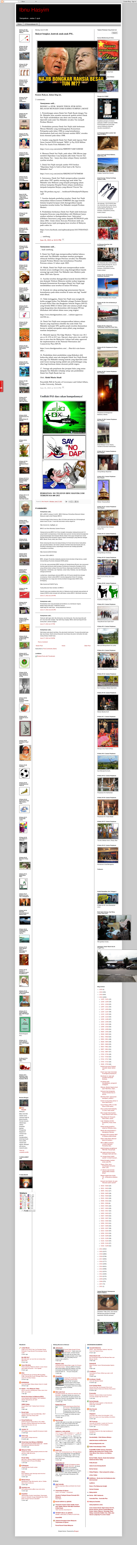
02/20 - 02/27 (105, 1228)
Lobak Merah (25, 1348)
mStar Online (93, 1475)
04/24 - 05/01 (105, 1206)
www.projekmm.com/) (96, 1504)
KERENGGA (25, 1382)
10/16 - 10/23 (105, 1024)
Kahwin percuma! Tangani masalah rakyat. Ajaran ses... (108, 1068)
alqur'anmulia (59, 1484)
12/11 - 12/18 (105, 1004)
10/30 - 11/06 (105, 1019)
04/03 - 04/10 (105, 1213)
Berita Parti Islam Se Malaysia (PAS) (33, 1396)
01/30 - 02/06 (105, 1236)
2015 (101, 1264)
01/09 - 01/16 (105, 1243)
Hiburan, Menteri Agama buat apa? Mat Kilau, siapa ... (109, 1087)
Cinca (23, 1472)
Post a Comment (43, 642)
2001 (101, 1286)
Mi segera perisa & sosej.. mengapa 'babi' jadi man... (109, 1153)
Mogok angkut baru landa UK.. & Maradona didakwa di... (109, 1177)
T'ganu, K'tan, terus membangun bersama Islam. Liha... (108, 1166)
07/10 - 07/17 (105, 1059)
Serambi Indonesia (95, 1348)
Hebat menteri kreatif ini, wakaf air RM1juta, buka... (109, 1127)
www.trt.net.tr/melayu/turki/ (97, 1466)
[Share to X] (74, 502)
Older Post (87, 645)
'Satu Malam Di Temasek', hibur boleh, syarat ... (108, 1117)
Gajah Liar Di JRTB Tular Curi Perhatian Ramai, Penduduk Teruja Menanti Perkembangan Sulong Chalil (34, 1351)
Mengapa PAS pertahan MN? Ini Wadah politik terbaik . (109, 1135)
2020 (101, 1251)
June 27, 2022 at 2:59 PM (47, 638)
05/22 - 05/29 (105, 1196)
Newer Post (39, 645)
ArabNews (92, 1371)
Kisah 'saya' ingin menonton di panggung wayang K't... (109, 1072)
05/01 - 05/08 (105, 1203)
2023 (101, 994)
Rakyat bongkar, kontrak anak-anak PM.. (108, 1161)
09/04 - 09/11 (105, 1039)
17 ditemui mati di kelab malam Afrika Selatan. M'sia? (108, 1171)
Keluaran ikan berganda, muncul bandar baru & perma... (108, 1093)
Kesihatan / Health (95, 1379)
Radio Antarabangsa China (97, 1446)
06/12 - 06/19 (105, 1188)
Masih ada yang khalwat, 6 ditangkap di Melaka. (108, 1131)
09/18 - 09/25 (105, 1034)
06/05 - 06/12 (105, 1191)
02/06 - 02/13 (105, 1233)
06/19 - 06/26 (105, 1186)
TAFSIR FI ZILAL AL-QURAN (63, 1513)
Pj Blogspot (25, 1465)
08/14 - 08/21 (105, 1046)
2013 (101, 1269)
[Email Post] (66, 501)
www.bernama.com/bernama (98, 1440)
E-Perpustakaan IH (31, 24)
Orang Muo (58, 1376)
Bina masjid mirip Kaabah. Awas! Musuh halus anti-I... (109, 1113)
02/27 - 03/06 (105, 1226)
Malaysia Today (26, 1450)
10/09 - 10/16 (105, 1026)
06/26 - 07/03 (105, 1064)
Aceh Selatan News (95, 1385)
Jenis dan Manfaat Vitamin (96, 1381)
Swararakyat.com (94, 1356)
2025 (101, 989)
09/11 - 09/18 (105, 1037)
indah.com (58, 1450)
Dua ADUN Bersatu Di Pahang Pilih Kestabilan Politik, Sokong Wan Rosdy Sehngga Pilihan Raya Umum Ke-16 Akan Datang (34, 1376)
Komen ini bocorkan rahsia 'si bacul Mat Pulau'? (109, 1101)
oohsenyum (59, 1348)
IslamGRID (58, 1517)
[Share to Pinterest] (78, 502)
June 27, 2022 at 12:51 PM (48, 610)
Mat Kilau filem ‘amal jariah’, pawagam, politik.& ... (109, 1097)
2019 (101, 1254)
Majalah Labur (59, 1363)
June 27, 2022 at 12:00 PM (48, 595)
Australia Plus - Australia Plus (98, 1498)
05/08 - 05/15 (105, 1201)
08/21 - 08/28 (105, 1044)
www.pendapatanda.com (96, 1443)
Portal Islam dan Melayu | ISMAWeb (32, 1442)
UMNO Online (26, 1404)
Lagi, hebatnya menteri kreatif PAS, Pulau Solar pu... (108, 1122)
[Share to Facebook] (76, 502)
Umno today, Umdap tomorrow (29, 1437)
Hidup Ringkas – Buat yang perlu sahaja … (102, 1472)
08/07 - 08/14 (105, 1049)
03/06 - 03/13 (105, 1223)
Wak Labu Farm (60, 1392)
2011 (101, 1274)
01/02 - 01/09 (105, 1246)
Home (20, 24)
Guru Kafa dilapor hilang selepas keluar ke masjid (34, 1384)
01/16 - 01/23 (105, 1241)
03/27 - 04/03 (105, 1216)
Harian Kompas (94, 1489)
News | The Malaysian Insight (98, 1486)
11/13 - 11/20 (105, 1014)
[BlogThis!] (72, 502)
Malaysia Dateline (94, 1501)
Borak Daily (25, 1412)
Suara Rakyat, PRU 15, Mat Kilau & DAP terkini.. (109, 1105)
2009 (101, 1279)
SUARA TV (25, 1429)
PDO (23, 1373)
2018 (101, 1256)
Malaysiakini (93, 1492)
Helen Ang (25, 1436)
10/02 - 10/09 (105, 1029)
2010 (101, 1276)
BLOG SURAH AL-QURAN (63, 1501)
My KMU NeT (25, 1357)
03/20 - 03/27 (105, 1218)
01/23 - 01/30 (105, 1238)
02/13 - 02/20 (105, 1231)
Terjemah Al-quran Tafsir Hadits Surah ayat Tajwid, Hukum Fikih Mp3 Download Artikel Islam (67, 1506)
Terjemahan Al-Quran (61, 1490)
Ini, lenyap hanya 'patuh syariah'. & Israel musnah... (109, 1157)
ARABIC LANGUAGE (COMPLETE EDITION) (67, 1514)
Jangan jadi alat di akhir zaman (29, 1467)
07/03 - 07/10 (105, 1062)
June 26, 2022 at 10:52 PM (51, 240)
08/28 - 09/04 (105, 1042)
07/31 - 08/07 (105, 1051)
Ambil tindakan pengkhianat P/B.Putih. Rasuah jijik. (109, 1149)
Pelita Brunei (93, 1462)
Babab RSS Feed (60, 1404)
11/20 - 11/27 (105, 1012)
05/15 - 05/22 (105, 1198)
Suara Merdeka (26, 1365)
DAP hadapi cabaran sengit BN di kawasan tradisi (34, 1431)
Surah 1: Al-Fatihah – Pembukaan (64, 1492)
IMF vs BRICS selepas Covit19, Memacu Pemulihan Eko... (107, 1144)
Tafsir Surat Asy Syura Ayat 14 (63, 1509)
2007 (101, 1284)
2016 (101, 1261)
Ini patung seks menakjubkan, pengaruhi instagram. (109, 1083)
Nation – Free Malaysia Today (30, 1388)
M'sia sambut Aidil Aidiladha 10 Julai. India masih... (109, 1109)
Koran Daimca (93, 1429)
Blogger (76, 1531)
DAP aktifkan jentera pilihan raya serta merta (33, 1489)
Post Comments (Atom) (50, 648)
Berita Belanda (93, 1401)
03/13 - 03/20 (105, 1221)
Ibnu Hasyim (34, 10)
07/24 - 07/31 (105, 1054)
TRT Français (93, 1421)
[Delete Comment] (63, 240)
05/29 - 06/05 (105, 1193)
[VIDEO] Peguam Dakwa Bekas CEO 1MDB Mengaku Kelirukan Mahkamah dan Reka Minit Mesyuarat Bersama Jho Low (34, 1423)
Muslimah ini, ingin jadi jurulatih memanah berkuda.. (107, 1077)
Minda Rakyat (26, 1479)
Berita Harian (93, 1469)
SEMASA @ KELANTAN (62, 1431)
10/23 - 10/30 (105, 1022)
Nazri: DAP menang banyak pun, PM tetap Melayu (68, 1452)
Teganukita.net (59, 1463)
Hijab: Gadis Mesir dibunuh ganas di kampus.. (108, 1139)
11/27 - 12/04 (105, 1009)
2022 (101, 997)
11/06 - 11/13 (105, 1017)
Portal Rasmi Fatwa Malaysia (64, 1525)
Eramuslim (92, 1393)
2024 (101, 992)
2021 (101, 1249)
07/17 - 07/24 (105, 1056)
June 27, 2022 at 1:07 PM (47, 624)
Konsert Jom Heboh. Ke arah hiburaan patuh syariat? (109, 1181)
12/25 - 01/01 (105, 999)
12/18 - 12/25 (105, 1001)
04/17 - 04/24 (105, 1208)
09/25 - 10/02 (105, 1031)
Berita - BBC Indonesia (96, 1495)
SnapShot (24, 1494)
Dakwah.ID (92, 1363)
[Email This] (69, 502)
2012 (101, 1271)
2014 (101, 1266)
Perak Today (25, 1458)
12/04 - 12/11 (105, 1006)
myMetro (92, 1483)
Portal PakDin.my (27, 1420)
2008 (101, 1281)
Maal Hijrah (58, 1498)
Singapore (92, 1414)
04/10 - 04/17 (105, 1211)
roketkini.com (26, 1487)
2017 (101, 1259)
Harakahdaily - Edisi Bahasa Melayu (100, 1437)
